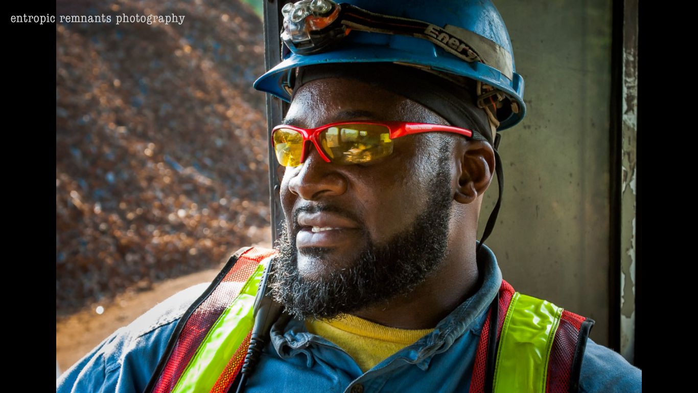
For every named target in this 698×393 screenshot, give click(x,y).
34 (484, 376)
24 (371, 376)
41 (563, 376)
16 (282, 376)
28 (416, 376)
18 (304, 376)
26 (394, 376)
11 (225, 376)
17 (293, 376)
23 (360, 376)
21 (338, 376)
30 (439, 376)
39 (540, 376)
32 (461, 376)
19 (315, 376)
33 (473, 376)
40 (551, 376)
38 (529, 376)
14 (259, 376)
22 (349, 376)
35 (495, 376)
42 (574, 376)
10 (214, 376)
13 (248, 376)
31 (450, 376)
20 (326, 376)
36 (506, 376)
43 (585, 376)
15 (270, 376)
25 (383, 376)
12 (237, 376)
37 (518, 376)
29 (428, 376)
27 (405, 376)
